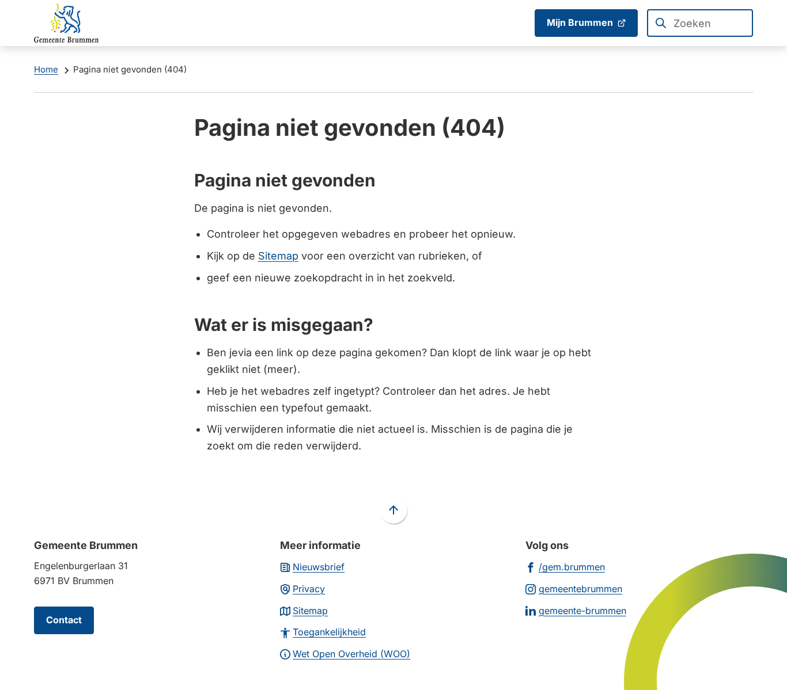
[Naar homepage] (66, 23)
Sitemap (278, 256)
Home (46, 69)
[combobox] (700, 23)
